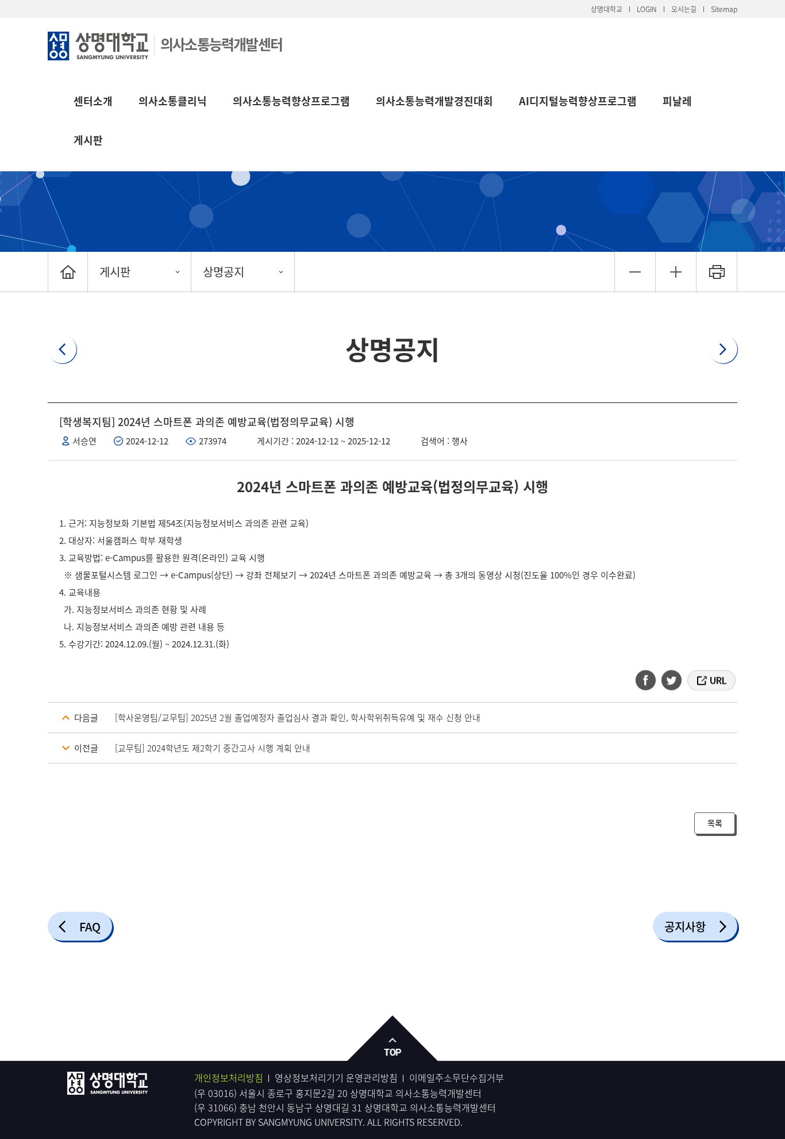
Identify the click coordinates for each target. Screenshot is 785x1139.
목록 (714, 823)
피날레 (677, 101)
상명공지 (223, 271)
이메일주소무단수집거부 (456, 1077)
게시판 (88, 140)
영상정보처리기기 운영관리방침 (336, 1077)
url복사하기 (710, 680)
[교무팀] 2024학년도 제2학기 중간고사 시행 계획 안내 (212, 748)
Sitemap (724, 9)
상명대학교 (606, 9)
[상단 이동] (393, 1038)
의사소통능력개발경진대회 (434, 101)
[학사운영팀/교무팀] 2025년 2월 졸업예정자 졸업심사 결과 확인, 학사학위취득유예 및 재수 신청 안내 (297, 717)
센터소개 (93, 101)
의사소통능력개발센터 (221, 44)
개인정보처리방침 (228, 1077)
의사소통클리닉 (172, 101)
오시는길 (684, 9)
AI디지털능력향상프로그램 (578, 101)
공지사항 (685, 926)
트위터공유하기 (672, 680)
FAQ (90, 926)
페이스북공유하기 (649, 680)
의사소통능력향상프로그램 (291, 101)
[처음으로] (68, 272)
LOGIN (647, 9)
